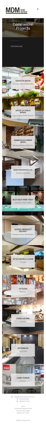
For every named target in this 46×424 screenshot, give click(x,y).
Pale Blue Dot (26, 420)
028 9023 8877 (24, 399)
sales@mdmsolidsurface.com (24, 397)
